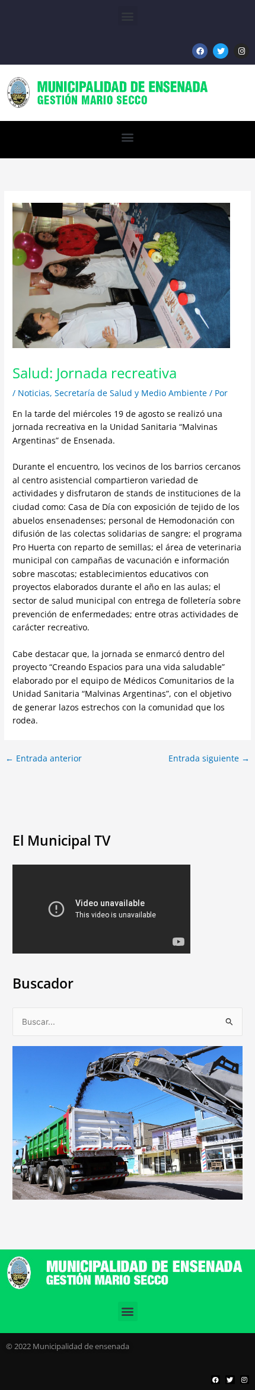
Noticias (34, 392)
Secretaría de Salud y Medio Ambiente (131, 392)
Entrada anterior (43, 758)
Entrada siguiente (209, 758)
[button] (128, 15)
